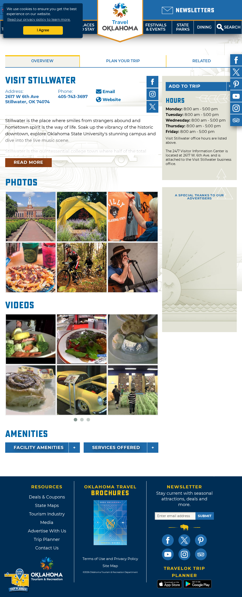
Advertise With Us (47, 531)
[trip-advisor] (236, 120)
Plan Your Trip (123, 61)
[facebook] (236, 60)
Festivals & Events (155, 27)
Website (112, 99)
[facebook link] (168, 540)
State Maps (47, 505)
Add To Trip (184, 86)
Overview (42, 61)
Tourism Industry (47, 514)
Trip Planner (47, 539)
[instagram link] (184, 554)
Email (109, 91)
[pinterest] (236, 84)
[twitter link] (184, 540)
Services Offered (116, 447)
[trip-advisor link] (201, 554)
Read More (28, 162)
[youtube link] (168, 554)
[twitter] (236, 72)
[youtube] (236, 96)
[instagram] (236, 108)
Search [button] (232, 27)
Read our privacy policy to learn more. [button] (38, 19)
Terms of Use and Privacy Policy (110, 558)
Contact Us (47, 548)
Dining (204, 27)
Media (46, 522)
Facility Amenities (39, 447)
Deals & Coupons (47, 497)
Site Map (110, 566)
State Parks (183, 27)
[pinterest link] (201, 540)
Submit (205, 516)
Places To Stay (86, 27)
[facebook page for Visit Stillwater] (152, 82)
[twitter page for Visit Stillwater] (152, 107)
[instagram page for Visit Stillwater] (152, 94)
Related (201, 61)
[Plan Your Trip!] (17, 580)
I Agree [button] (43, 30)
